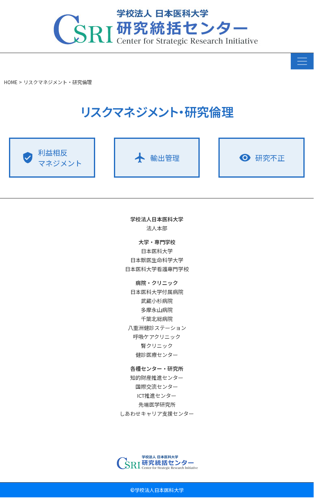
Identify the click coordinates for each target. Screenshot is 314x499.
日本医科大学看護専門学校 (157, 269)
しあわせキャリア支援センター (157, 413)
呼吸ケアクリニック (156, 337)
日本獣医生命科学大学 (156, 260)
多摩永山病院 (157, 310)
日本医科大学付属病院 (156, 292)
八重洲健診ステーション (157, 328)
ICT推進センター (156, 395)
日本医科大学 (157, 251)
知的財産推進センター (156, 377)
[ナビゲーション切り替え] (302, 61)
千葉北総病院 (157, 319)
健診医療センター (157, 355)
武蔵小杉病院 (157, 301)
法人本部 (156, 228)
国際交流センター (157, 386)
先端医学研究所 (157, 404)
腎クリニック (157, 346)
